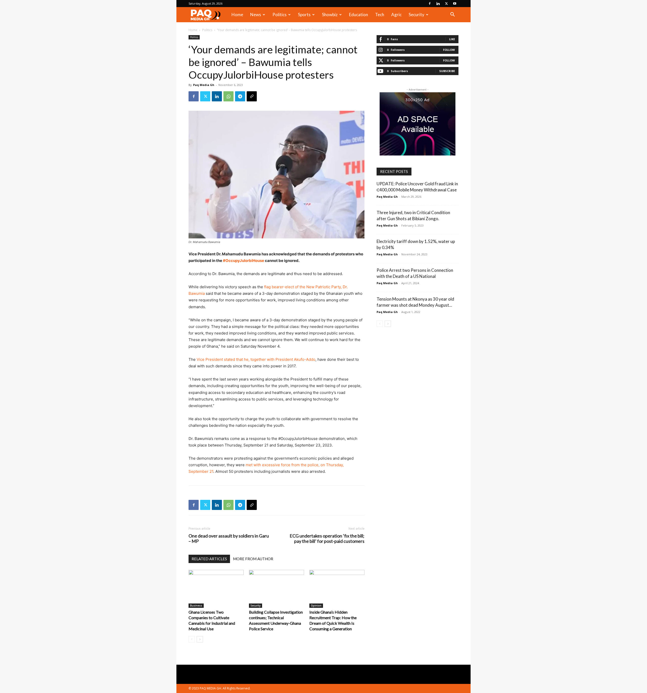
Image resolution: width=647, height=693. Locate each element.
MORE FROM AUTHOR (253, 558)
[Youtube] (454, 3)
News (255, 14)
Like (452, 39)
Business (196, 605)
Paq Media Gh (203, 85)
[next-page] (200, 639)
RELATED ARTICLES (209, 558)
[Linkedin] (438, 3)
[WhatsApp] (228, 96)
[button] (452, 15)
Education (358, 14)
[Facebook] (429, 3)
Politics (279, 14)
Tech (379, 14)
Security (416, 14)
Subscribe (447, 71)
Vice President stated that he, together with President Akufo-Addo (255, 359)
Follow (449, 50)
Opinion (316, 605)
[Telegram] (240, 96)
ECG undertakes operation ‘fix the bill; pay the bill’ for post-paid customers (327, 538)
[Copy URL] (252, 96)
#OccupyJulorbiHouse (244, 260)
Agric (396, 14)
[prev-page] (192, 639)
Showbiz (330, 14)
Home (237, 14)
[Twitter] (446, 3)
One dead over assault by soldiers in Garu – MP (229, 538)
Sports (304, 14)
